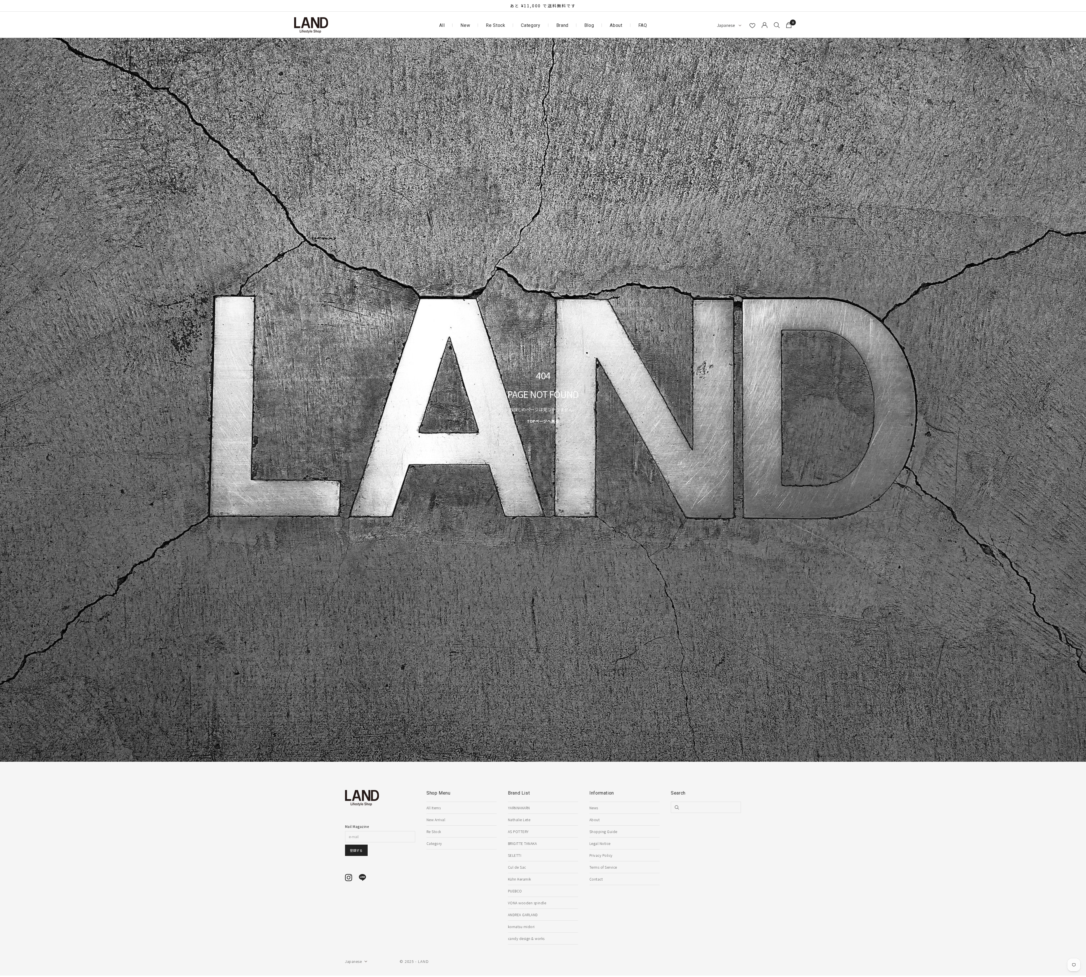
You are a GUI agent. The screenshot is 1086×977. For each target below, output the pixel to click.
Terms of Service (603, 867)
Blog (589, 25)
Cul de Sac (517, 867)
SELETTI (514, 855)
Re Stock (495, 25)
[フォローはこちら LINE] (362, 877)
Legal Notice (600, 843)
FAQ (642, 25)
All (442, 25)
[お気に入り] (752, 26)
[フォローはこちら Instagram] (348, 877)
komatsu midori (521, 926)
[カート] (789, 25)
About (616, 25)
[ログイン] (764, 25)
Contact (596, 879)
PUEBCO (515, 890)
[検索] (776, 25)
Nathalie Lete (519, 819)
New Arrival (435, 819)
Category (530, 25)
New (465, 25)
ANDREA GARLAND (523, 914)
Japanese (726, 25)
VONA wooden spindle (527, 902)
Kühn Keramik (519, 879)
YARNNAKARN (519, 807)
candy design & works (526, 938)
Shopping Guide (603, 831)
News (593, 807)
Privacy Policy (601, 855)
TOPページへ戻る (543, 421)
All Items (433, 807)
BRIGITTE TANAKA (522, 843)
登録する (356, 850)
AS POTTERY (518, 831)
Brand (562, 25)
